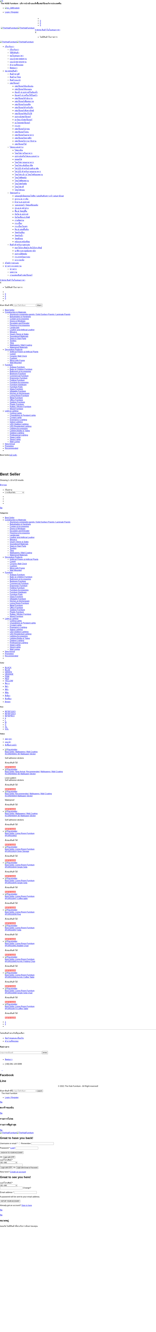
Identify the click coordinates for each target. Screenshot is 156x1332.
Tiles (12, 343)
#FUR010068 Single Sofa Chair (19, 993)
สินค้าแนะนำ (15, 80)
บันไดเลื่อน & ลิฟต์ (22, 217)
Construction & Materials (15, 312)
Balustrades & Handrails (20, 317)
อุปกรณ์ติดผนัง (21, 254)
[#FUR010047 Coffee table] (80, 894)
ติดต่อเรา (13, 68)
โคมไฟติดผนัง (21, 178)
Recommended (11, 448)
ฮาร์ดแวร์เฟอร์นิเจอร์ (23, 120)
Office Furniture (16, 400)
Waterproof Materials (19, 347)
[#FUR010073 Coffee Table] (80, 1004)
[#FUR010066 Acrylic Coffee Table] (80, 973)
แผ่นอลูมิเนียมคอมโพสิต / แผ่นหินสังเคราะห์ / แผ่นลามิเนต (39, 196)
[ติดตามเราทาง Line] (2, 1070)
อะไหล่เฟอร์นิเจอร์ (22, 123)
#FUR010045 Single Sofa (16, 883)
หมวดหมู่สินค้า (11, 71)
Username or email (9, 1143)
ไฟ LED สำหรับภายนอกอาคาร (28, 171)
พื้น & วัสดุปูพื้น (21, 211)
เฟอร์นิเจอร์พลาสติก (23, 138)
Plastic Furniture (17, 404)
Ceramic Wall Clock (18, 356)
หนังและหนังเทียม (22, 242)
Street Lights (15, 439)
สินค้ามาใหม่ (15, 77)
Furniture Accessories (19, 382)
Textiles (13, 341)
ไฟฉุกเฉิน (19, 150)
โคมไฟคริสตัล (21, 184)
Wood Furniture (16, 409)
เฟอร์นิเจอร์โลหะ (22, 132)
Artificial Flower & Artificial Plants (24, 352)
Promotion (9, 446)
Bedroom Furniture (18, 374)
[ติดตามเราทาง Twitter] (0, 1070)
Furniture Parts (16, 387)
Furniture (9, 365)
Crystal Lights (16, 417)
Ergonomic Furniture (18, 378)
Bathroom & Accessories (20, 371)
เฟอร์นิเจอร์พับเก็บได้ (23, 114)
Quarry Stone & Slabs (19, 334)
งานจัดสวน (19, 220)
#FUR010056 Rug (13, 914)
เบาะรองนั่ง (19, 260)
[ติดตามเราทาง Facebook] (3, 1070)
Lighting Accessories (19, 428)
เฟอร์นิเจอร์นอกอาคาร (24, 135)
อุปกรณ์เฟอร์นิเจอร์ (23, 117)
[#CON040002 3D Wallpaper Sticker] (80, 769)
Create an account (18, 1172)
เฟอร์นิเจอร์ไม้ (21, 144)
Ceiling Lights (16, 413)
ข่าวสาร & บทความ (13, 266)
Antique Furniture (17, 367)
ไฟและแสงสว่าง (16, 147)
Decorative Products (13, 349)
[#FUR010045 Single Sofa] (80, 878)
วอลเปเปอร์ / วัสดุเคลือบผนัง (26, 205)
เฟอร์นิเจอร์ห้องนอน (23, 89)
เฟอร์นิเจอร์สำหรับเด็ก (24, 107)
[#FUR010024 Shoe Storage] (80, 847)
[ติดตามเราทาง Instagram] (5, 1070)
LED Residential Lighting (20, 426)
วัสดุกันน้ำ (19, 235)
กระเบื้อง (18, 223)
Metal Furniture (16, 398)
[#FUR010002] (80, 831)
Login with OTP (9, 1157)
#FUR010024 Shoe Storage (17, 851)
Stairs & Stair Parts (18, 338)
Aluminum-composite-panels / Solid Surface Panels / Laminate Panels (40, 314)
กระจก (17, 126)
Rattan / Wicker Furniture (20, 407)
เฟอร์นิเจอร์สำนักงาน (24, 98)
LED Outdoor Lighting (19, 424)
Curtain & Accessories (19, 319)
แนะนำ (8, 742)
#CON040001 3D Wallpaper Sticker (20, 754)
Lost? (12, 1148)
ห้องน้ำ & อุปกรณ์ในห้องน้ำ (26, 92)
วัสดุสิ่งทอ (19, 239)
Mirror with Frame (17, 360)
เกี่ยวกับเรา (9, 46)
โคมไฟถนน (20, 190)
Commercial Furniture (19, 376)
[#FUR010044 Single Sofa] (80, 863)
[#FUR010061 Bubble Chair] (80, 941)
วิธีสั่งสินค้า (14, 53)
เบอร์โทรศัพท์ (6, 1160)
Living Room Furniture (19, 396)
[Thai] (1, 1)
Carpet (13, 354)
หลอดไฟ (18, 159)
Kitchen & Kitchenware (19, 393)
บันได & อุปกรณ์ (21, 214)
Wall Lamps (15, 442)
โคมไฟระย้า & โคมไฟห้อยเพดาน (29, 174)
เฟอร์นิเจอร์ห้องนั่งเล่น (24, 86)
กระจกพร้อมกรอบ (22, 257)
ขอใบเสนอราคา (17, 56)
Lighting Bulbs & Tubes (20, 431)
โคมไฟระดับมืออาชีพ (24, 165)
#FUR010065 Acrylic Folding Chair (20, 961)
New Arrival (10, 444)
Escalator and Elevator (19, 323)
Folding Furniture (17, 380)
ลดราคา (8, 739)
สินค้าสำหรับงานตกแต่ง (20, 245)
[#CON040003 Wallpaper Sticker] (80, 791)
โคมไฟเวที (19, 187)
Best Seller (9, 310)
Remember (26, 1143)
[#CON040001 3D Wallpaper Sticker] (80, 749)
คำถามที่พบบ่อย (16, 65)
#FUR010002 (11, 836)
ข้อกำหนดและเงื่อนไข (14, 1038)
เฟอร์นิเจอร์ (14, 83)
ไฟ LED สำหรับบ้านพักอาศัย (27, 168)
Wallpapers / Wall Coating (21, 345)
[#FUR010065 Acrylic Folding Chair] (80, 957)
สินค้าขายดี (15, 74)
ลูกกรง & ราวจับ (21, 199)
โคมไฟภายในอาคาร (23, 153)
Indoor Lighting (16, 422)
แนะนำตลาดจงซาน (18, 62)
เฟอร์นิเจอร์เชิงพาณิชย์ (24, 110)
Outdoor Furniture (17, 402)
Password (5, 1148)
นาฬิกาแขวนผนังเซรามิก (25, 251)
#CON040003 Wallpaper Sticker (19, 796)
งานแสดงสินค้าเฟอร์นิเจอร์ (21, 275)
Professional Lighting (19, 435)
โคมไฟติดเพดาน (22, 181)
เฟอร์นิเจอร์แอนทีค (23, 104)
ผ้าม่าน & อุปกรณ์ (22, 202)
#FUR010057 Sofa (13, 930)
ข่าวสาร (13, 269)
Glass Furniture (16, 389)
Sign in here (26, 1205)
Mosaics (13, 332)
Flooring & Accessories (20, 325)
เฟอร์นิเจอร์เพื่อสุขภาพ (24, 101)
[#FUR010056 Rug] (80, 910)
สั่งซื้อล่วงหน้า (11, 745)
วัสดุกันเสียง (20, 232)
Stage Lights (15, 437)
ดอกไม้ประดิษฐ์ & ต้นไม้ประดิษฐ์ (28, 248)
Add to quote (10, 767)
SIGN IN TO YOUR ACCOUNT (12, 1153)
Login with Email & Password (27, 1168)
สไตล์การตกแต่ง (12, 263)
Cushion (13, 358)
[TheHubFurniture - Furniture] (17, 28)
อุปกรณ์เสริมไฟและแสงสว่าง (27, 156)
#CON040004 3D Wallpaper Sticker (20, 816)
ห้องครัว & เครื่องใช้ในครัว (26, 95)
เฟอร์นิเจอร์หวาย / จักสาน (25, 141)
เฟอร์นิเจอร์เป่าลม (22, 129)
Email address (7, 1192)
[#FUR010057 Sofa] (80, 926)
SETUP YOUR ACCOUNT (10, 1201)
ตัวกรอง (3, 485)
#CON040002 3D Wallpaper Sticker (20, 774)
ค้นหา (39, 305)
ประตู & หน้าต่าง (22, 208)
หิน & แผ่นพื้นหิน (22, 229)
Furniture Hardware (18, 385)
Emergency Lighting (18, 420)
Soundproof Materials (19, 336)
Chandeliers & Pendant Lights (23, 415)
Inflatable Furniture (18, 391)
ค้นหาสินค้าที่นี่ (6, 305)
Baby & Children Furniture (21, 369)
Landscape (14, 328)
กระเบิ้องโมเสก (21, 226)
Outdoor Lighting (17, 433)
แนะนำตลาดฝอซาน (18, 59)
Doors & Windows (17, 321)
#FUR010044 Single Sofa (16, 867)
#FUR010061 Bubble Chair (17, 946)
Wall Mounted (16, 363)
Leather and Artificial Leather (22, 330)
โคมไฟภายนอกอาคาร (24, 162)
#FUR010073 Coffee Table (16, 1009)
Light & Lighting (11, 411)
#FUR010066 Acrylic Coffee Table (19, 977)
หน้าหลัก (13, 455)
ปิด (1, 508)
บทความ (13, 272)
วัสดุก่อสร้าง (15, 193)
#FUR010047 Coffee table (16, 898)
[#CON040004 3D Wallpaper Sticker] (80, 811)
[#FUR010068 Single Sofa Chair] (80, 988)
